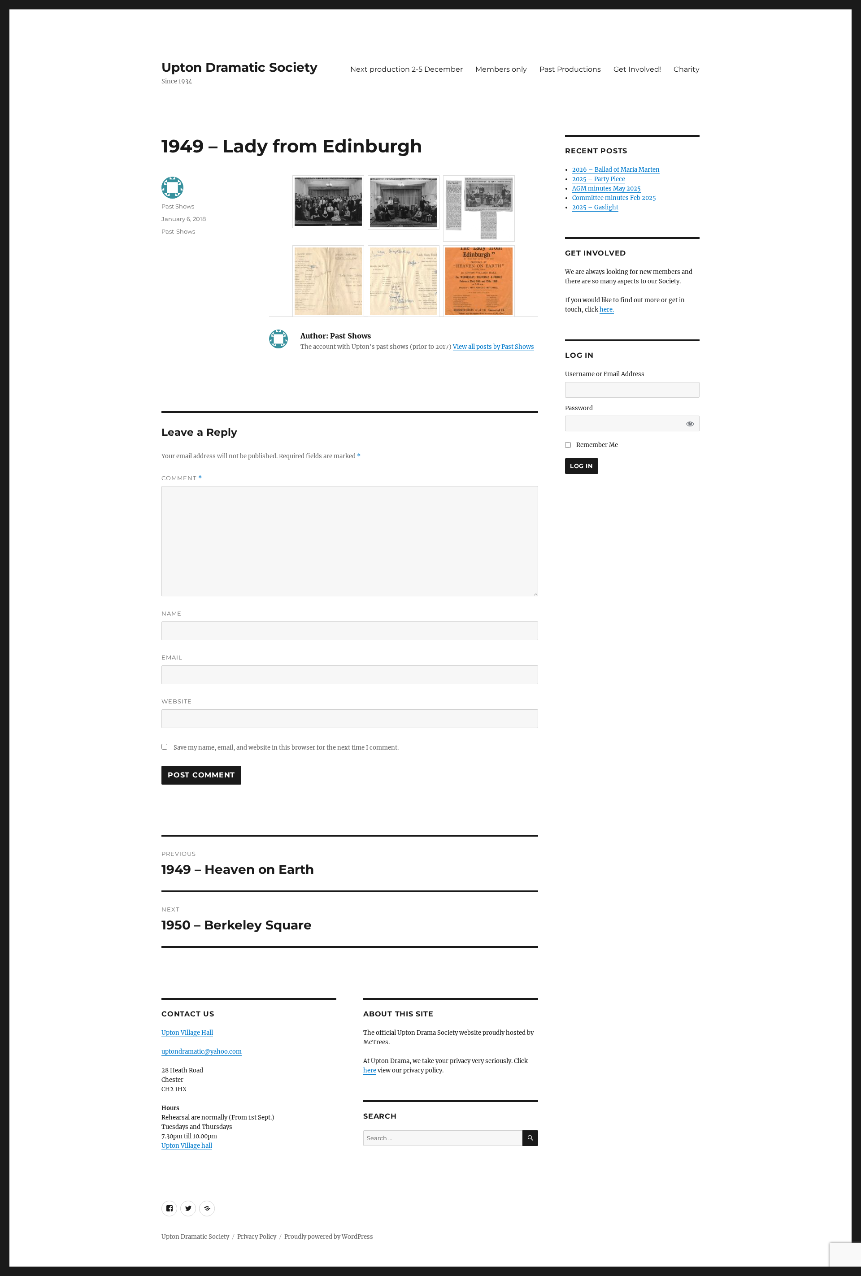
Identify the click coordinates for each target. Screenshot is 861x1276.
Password (579, 408)
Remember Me (597, 445)
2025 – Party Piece (598, 179)
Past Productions (570, 69)
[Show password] (690, 423)
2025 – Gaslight (595, 207)
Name (171, 613)
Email (172, 657)
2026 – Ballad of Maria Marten (616, 170)
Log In (581, 465)
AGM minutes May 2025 (606, 188)
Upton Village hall (186, 1146)
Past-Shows (178, 231)
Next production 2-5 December (406, 69)
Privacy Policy (256, 1237)
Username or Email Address (604, 374)
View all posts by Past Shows (493, 347)
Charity (687, 69)
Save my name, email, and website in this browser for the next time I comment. (286, 747)
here (369, 1070)
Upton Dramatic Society (239, 67)
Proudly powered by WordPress (328, 1237)
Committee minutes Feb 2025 (614, 198)
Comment (181, 478)
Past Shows (177, 206)
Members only (501, 69)
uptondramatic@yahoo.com (201, 1051)
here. (607, 309)
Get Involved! (637, 69)
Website (176, 701)
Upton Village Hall (187, 1033)
